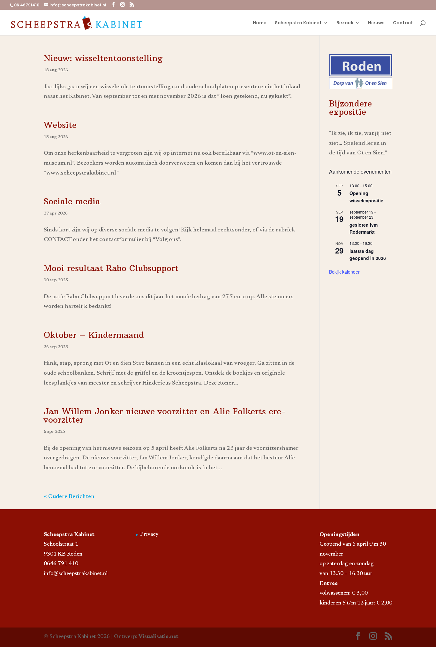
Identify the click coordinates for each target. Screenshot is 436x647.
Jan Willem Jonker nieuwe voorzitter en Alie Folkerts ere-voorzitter (165, 415)
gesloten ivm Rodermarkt (364, 228)
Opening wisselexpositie (366, 197)
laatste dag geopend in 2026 (368, 254)
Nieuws (376, 23)
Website (60, 125)
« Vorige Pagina (64, 497)
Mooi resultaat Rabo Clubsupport (111, 268)
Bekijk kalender (344, 272)
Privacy (149, 534)
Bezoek (344, 23)
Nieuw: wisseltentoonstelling (103, 58)
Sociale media (72, 201)
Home (260, 23)
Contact (403, 23)
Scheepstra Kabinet (298, 23)
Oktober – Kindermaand (94, 335)
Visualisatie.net (158, 637)
